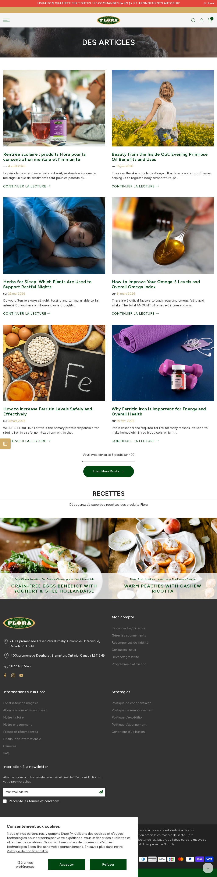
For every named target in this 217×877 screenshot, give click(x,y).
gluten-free (72, 579)
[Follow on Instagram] (13, 675)
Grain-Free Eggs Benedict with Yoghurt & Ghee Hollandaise (54, 588)
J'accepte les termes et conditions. (34, 801)
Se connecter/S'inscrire (128, 628)
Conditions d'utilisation (128, 732)
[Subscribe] (101, 792)
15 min (140, 579)
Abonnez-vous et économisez (25, 710)
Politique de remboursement (133, 710)
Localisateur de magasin (20, 703)
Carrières (9, 746)
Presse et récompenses (20, 732)
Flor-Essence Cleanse (53, 579)
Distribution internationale (22, 739)
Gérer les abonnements (129, 635)
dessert (161, 579)
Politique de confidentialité (27, 851)
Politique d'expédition (127, 717)
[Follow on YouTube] (21, 675)
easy (168, 579)
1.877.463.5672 (20, 666)
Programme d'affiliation (129, 664)
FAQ (6, 753)
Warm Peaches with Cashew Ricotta (163, 588)
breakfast (35, 579)
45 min (25, 579)
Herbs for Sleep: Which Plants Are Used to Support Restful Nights (47, 284)
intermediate (87, 579)
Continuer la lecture (25, 186)
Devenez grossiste (125, 657)
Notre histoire (13, 717)
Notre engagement (17, 725)
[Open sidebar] (5, 443)
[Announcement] (108, 3)
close (9, 3)
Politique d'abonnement (129, 725)
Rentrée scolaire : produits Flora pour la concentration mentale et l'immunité (44, 157)
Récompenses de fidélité (130, 643)
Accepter (67, 864)
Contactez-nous (124, 650)
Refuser (108, 864)
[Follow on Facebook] (5, 675)
